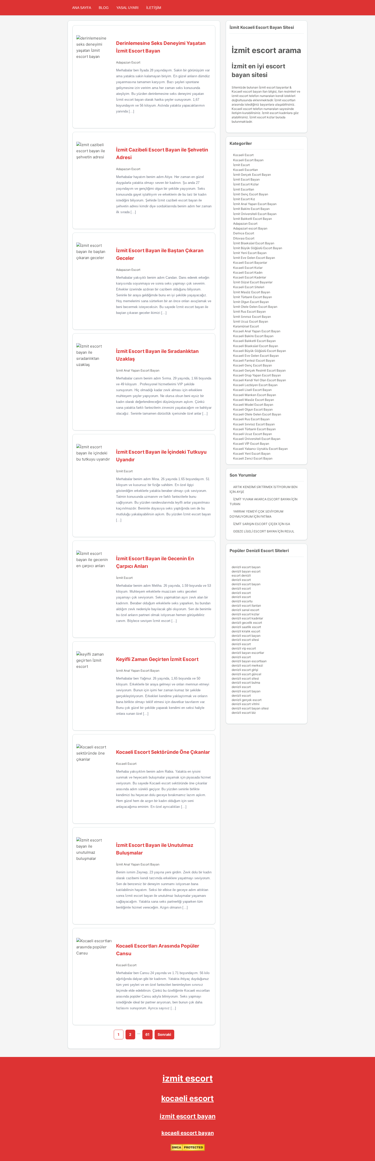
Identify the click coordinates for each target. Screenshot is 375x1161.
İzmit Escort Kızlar (246, 184)
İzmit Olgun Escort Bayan (251, 302)
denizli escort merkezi (247, 665)
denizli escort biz (244, 713)
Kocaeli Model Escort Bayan (253, 404)
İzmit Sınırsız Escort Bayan (252, 316)
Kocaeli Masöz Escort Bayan (253, 400)
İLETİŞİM (153, 8)
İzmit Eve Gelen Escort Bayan (254, 258)
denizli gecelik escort (247, 622)
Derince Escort (243, 233)
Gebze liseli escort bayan (255, 531)
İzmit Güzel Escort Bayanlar (252, 282)
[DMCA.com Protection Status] (187, 1150)
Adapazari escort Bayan (250, 228)
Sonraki (164, 1034)
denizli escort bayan (246, 567)
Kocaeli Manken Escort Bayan (254, 395)
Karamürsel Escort (246, 326)
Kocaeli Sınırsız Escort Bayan (254, 424)
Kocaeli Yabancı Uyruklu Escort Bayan (260, 449)
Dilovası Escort (243, 238)
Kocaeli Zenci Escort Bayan (252, 458)
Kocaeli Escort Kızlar (247, 268)
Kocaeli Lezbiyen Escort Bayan (255, 385)
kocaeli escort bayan (187, 1133)
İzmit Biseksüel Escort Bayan (253, 243)
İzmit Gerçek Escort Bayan (252, 174)
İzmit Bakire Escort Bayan (251, 209)
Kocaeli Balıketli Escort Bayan (254, 341)
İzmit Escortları (243, 189)
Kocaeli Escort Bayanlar (250, 262)
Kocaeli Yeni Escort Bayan (251, 453)
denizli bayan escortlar (248, 653)
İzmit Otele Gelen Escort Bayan (255, 307)
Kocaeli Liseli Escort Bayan (252, 390)
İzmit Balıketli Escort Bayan (252, 219)
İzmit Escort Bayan (246, 179)
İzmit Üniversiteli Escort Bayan (255, 214)
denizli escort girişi (245, 670)
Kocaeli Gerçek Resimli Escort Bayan (259, 370)
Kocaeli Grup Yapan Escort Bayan (257, 375)
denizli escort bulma (246, 682)
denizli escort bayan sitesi (250, 708)
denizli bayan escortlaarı (249, 661)
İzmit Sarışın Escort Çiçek (255, 524)
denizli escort (241, 580)
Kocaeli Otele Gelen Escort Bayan (257, 414)
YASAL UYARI (127, 8)
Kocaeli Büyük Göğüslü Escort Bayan (259, 351)
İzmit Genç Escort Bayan (250, 194)
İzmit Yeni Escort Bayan (250, 253)
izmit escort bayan (188, 1116)
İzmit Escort (124, 471)
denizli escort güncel (246, 674)
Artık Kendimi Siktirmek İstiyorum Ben (265, 487)
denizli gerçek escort (246, 700)
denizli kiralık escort (246, 631)
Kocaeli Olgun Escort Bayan (253, 409)
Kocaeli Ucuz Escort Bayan (252, 434)
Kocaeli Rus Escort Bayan (251, 419)
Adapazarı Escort (128, 62)
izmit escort (187, 1078)
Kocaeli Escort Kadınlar (249, 277)
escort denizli (241, 575)
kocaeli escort (187, 1098)
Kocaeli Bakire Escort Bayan (253, 336)
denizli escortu (242, 601)
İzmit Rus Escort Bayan (249, 311)
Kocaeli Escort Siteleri (248, 287)
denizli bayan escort (246, 571)
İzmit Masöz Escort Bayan (251, 292)
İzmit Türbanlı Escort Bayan (252, 297)
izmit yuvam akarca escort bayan (262, 499)
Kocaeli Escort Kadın (247, 272)
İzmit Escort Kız (244, 199)
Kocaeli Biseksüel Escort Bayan (255, 346)
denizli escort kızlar (245, 614)
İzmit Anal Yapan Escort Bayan (137, 370)
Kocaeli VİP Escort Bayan (251, 443)
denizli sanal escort (245, 610)
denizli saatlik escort (246, 627)
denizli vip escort (244, 648)
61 (147, 1034)
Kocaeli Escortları (245, 170)
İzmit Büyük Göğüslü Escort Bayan (257, 248)
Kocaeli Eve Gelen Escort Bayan (256, 356)
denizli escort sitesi (245, 640)
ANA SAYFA (81, 8)
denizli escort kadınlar (247, 618)
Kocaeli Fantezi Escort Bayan (254, 360)
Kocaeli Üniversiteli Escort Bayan (256, 439)
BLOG (104, 8)
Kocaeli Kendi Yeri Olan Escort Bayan (259, 380)
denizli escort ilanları (246, 605)
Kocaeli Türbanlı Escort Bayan (254, 429)
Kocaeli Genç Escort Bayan (252, 365)
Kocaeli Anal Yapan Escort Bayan (256, 331)
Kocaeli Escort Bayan (248, 160)
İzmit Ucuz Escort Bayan (250, 321)
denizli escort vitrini (245, 704)
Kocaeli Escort (126, 764)
